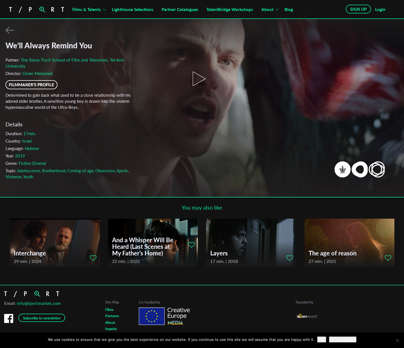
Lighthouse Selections (132, 9)
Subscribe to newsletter (41, 318)
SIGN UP (358, 9)
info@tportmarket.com (39, 303)
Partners (112, 316)
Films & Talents (86, 9)
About (267, 9)
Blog (288, 9)
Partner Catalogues (180, 9)
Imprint (111, 329)
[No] (397, 340)
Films (109, 309)
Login (380, 9)
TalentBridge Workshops (229, 9)
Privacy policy (342, 339)
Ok (321, 339)
